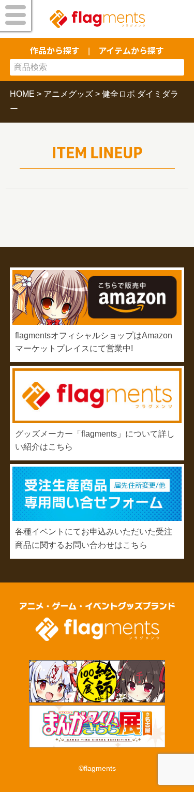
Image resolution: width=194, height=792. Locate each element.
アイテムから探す (131, 50)
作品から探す (55, 50)
